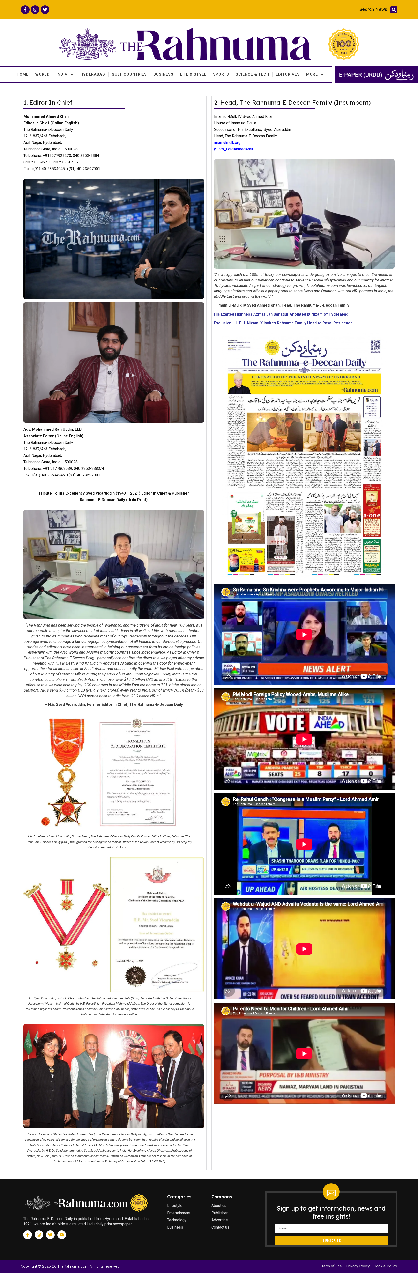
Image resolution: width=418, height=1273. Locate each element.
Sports (221, 74)
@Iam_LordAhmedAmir (233, 149)
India (61, 74)
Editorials (288, 74)
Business (163, 74)
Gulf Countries (129, 74)
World (42, 74)
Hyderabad (92, 74)
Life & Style (193, 74)
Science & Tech (252, 74)
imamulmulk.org (227, 142)
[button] (393, 9)
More (312, 74)
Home (23, 74)
